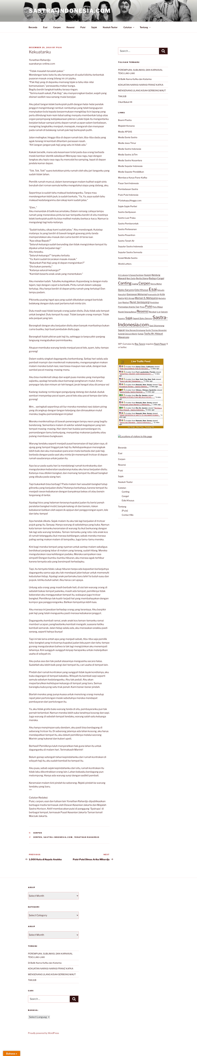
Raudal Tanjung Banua (127, 312)
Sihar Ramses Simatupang (135, 330)
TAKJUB (122, 96)
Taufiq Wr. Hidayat (153, 333)
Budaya (153, 278)
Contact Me (127, 515)
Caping (135, 284)
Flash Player (160, 344)
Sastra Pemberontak (128, 223)
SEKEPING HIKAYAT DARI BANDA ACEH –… (137, 374)
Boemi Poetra (125, 120)
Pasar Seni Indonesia (128, 183)
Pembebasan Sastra (128, 189)
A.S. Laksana (123, 275)
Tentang (144, 27)
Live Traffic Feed (140, 361)
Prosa (142, 307)
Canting (124, 283)
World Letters (124, 263)
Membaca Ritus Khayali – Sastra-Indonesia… (140, 409)
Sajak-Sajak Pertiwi (127, 206)
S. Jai (159, 312)
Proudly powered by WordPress (43, 1033)
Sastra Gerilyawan (127, 212)
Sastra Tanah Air (126, 240)
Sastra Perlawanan (127, 229)
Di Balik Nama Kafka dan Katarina (135, 79)
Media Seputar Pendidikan (131, 171)
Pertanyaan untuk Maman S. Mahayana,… (135, 404)
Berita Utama (142, 278)
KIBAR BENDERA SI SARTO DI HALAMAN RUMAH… (140, 415)
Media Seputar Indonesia (130, 166)
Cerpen (57, 27)
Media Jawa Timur (127, 143)
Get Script (131, 427)
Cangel (160, 278)
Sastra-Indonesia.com (70, 10)
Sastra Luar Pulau (127, 218)
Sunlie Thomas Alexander (156, 330)
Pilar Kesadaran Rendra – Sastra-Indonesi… (140, 385)
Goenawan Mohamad (137, 294)
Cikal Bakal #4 (125, 102)
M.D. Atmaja (129, 298)
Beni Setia (131, 278)
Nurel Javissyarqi (140, 302)
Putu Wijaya (158, 307)
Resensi (70, 27)
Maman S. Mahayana (146, 298)
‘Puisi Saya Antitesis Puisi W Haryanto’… (135, 368)
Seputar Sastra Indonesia (130, 246)
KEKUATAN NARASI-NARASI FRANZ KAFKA (140, 84)
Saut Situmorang (156, 325)
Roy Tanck (140, 344)
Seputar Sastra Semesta (130, 252)
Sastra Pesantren (126, 235)
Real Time (139, 427)
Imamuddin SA (153, 294)
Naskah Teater (110, 27)
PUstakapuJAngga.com (129, 200)
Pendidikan (154, 302)
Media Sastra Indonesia (129, 149)
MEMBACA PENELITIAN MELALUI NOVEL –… (137, 397)
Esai (45, 27)
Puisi (82, 27)
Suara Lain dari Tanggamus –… (131, 381)
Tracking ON (149, 427)
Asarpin (147, 275)
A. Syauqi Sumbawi (136, 275)
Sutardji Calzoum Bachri (127, 334)
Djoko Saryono (126, 289)
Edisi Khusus (141, 290)
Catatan (127, 27)
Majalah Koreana (126, 125)
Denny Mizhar (156, 284)
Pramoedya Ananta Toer (128, 307)
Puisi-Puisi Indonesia (128, 194)
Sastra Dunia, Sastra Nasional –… (132, 392)
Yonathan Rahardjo (87, 837)
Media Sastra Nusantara (130, 160)
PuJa (59, 47)
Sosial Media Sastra (127, 258)
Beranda (33, 27)
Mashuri (125, 302)
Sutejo (141, 334)
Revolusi (152, 312)
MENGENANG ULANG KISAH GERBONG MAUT (142, 90)
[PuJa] (125, 510)
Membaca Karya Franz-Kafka (132, 177)
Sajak (94, 27)
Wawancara (123, 337)
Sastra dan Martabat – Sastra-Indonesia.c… (136, 422)
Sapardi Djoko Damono (142, 318)
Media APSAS (125, 131)
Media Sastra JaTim (128, 154)
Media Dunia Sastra (127, 137)
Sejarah (121, 330)
